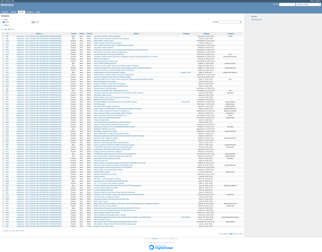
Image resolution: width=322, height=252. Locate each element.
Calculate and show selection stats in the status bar (111, 199)
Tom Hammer (185, 217)
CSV (237, 234)
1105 (7, 154)
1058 (7, 215)
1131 (7, 70)
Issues (21, 12)
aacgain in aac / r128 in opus (104, 226)
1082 (7, 165)
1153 (7, 127)
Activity (13, 12)
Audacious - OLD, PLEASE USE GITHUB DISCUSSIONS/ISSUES (39, 36)
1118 (7, 194)
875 (7, 172)
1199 (7, 156)
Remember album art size (102, 95)
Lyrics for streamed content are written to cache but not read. (114, 145)
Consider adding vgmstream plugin (106, 188)
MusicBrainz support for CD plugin (105, 131)
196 (7, 38)
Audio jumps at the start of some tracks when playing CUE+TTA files (117, 208)
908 (7, 47)
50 (19, 231)
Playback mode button (101, 120)
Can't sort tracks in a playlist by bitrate (106, 197)
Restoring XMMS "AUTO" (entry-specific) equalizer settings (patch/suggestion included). (124, 79)
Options (6, 25)
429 (7, 111)
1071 (7, 152)
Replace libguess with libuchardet (105, 88)
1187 (7, 75)
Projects (7, 1)
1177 (7, 95)
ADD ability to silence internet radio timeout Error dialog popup (115, 224)
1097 (7, 86)
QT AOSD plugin (99, 104)
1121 (7, 210)
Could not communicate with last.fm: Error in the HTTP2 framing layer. (117, 185)
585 (7, 90)
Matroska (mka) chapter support (104, 140)
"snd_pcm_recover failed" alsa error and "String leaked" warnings (116, 66)
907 (7, 99)
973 (7, 66)
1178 (7, 52)
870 (7, 45)
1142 (7, 131)
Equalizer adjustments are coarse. (105, 174)
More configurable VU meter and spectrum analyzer (111, 133)
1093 (7, 142)
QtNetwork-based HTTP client (104, 99)
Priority (89, 34)
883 (7, 190)
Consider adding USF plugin (103, 190)
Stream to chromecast (101, 59)
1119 (7, 224)
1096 (7, 199)
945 (7, 206)
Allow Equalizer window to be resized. (107, 213)
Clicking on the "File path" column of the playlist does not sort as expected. (119, 194)
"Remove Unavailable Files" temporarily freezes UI (111, 90)
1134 (7, 41)
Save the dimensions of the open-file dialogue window (112, 77)
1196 (7, 68)
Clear (12, 29)
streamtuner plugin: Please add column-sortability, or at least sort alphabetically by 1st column (126, 57)
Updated (206, 34)
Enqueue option (99, 176)
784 (7, 208)
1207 (7, 179)
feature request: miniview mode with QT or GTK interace (113, 167)
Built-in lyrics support (101, 201)
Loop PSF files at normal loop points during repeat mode (113, 147)
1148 (7, 77)
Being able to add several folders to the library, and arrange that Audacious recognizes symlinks (126, 204)
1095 (7, 183)
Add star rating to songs (102, 219)
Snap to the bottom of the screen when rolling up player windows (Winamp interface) (122, 68)
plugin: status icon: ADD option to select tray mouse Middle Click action (118, 109)
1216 (7, 197)
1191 (7, 133)
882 (7, 188)
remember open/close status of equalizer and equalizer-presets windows (118, 93)
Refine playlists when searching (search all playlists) (112, 97)
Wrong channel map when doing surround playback (111, 38)
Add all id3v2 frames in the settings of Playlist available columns (115, 222)
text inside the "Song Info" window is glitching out (110, 52)
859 (7, 36)
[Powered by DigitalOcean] (161, 249)
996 (7, 97)
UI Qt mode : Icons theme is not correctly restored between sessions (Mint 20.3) (121, 50)
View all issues (256, 20)
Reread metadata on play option (105, 81)
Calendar (30, 12)
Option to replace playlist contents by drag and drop (111, 124)
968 (7, 147)
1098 (7, 158)
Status (7, 22)
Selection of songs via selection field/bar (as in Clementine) (114, 70)
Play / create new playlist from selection (107, 118)
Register (318, 1)
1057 (7, 140)
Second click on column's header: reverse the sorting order (114, 75)
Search (275, 4)
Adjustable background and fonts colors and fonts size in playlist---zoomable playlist (122, 217)
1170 (7, 120)
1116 (7, 167)
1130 (7, 163)
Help (12, 1)
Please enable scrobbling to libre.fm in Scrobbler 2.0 (112, 111)
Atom (233, 234)
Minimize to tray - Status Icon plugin (106, 138)
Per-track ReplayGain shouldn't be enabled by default (112, 122)
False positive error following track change (108, 170)
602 (7, 79)
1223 (7, 129)
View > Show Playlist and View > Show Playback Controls (113, 45)
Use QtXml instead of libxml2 (103, 47)
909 (7, 93)
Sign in (312, 1)
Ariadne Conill (186, 72)
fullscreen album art (100, 161)
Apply (5, 29)
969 (7, 57)
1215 (7, 136)
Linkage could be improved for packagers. (108, 152)
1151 (7, 149)
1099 (7, 122)
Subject (136, 34)
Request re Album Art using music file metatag (109, 84)
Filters (6, 19)
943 (7, 204)
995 (7, 219)
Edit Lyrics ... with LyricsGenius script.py (107, 179)
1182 (7, 50)
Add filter (215, 22)
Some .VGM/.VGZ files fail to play (105, 63)
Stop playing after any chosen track (106, 61)
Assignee (186, 34)
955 (7, 176)
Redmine (154, 238)
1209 (7, 181)
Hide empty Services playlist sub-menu (107, 158)
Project (38, 34)
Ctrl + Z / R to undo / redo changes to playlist (109, 183)
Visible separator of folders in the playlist (107, 43)
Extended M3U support (102, 172)
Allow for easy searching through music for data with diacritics (115, 210)
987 (7, 192)
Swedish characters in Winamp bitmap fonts (109, 54)
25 (17, 231)
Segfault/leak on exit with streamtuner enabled (109, 72)
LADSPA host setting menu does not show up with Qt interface (115, 154)
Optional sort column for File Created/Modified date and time (114, 127)
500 (7, 161)
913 (7, 118)
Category (230, 34)
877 (7, 113)
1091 (7, 201)
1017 (7, 102)
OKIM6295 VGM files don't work (104, 129)
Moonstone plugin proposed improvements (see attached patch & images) (119, 136)
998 (7, 226)
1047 (7, 61)
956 (7, 59)
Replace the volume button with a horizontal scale (111, 86)
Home (2, 1)
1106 (7, 185)
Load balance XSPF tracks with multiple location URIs (112, 149)
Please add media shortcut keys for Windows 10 (110, 115)
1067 (7, 174)
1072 (7, 104)
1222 (7, 54)
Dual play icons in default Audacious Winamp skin (111, 181)
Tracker (74, 34)
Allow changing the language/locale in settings (110, 215)
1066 (7, 213)
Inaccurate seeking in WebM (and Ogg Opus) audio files (113, 156)
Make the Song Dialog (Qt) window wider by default (111, 142)
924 (7, 124)
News (38, 12)
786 (7, 106)
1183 (7, 138)
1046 (7, 222)
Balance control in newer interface (105, 206)
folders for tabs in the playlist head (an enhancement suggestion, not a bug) (119, 163)
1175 (7, 170)
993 (7, 145)
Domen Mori (186, 102)
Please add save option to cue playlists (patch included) (113, 113)
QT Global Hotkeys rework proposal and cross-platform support (115, 102)
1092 (7, 81)
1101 (7, 115)
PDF (241, 234)
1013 (7, 84)
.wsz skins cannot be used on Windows (107, 36)
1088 (7, 109)
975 (7, 72)
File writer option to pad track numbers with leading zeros (113, 165)
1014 (7, 63)
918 (7, 88)
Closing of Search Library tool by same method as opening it (114, 192)
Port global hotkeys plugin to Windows (107, 106)
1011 (7, 43)
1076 (7, 217)
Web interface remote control (103, 41)
